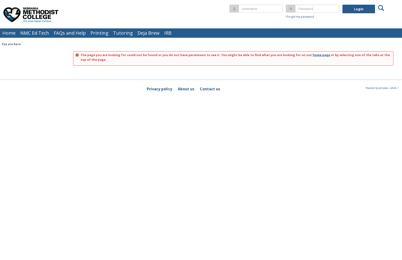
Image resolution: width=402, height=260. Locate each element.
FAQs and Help (70, 33)
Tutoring (123, 33)
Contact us (210, 88)
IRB (167, 33)
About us (186, 88)
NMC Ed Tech (34, 33)
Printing (99, 33)
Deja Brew (148, 33)
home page (321, 55)
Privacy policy (159, 88)
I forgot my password (300, 17)
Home (9, 33)
